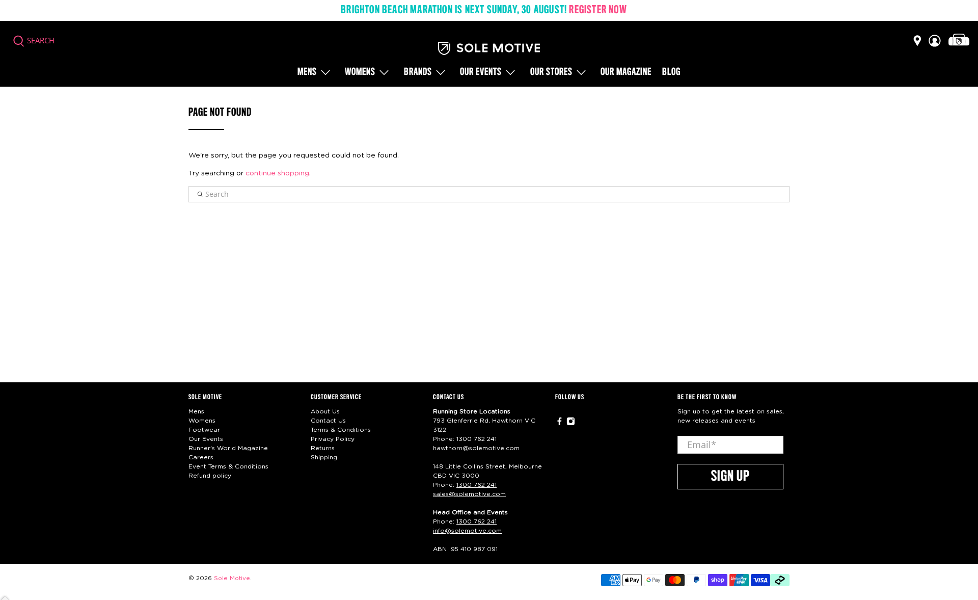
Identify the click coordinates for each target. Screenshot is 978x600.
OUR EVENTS (481, 72)
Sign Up (730, 476)
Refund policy (209, 476)
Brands (418, 72)
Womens (360, 72)
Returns (323, 448)
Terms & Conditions (341, 430)
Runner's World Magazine (228, 448)
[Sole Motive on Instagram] (570, 423)
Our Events (205, 439)
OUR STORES (551, 72)
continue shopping (277, 173)
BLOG (671, 72)
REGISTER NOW (598, 10)
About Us (325, 411)
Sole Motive (232, 578)
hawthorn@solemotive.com (476, 448)
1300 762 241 (476, 439)
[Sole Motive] (489, 48)
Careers (200, 457)
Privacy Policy (333, 439)
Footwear (204, 430)
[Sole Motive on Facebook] (559, 423)
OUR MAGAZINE (626, 72)
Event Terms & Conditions (228, 466)
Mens (307, 72)
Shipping (324, 457)
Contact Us (328, 421)
